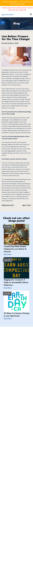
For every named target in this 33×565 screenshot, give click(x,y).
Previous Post (8, 205)
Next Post (27, 205)
